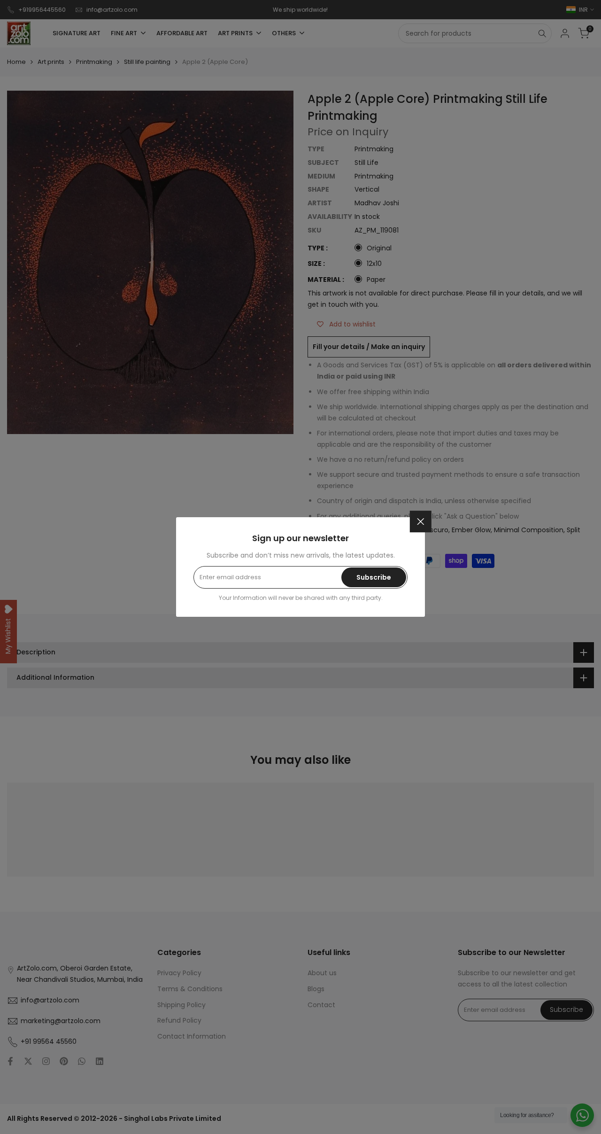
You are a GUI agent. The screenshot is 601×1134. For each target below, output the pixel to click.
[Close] (420, 521)
